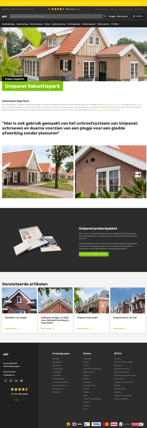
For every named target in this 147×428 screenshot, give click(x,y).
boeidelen (117, 105)
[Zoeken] (104, 16)
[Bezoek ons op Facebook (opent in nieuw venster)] (5, 381)
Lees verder (10, 328)
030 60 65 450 (9, 372)
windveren (107, 105)
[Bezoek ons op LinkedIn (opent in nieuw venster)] (16, 381)
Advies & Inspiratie (17, 30)
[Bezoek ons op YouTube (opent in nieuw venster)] (21, 381)
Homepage (5, 30)
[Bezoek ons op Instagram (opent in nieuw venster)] (11, 381)
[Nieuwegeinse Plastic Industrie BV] (4, 16)
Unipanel (139, 105)
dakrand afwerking (101, 110)
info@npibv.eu (9, 375)
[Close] (144, 3)
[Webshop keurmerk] (137, 424)
